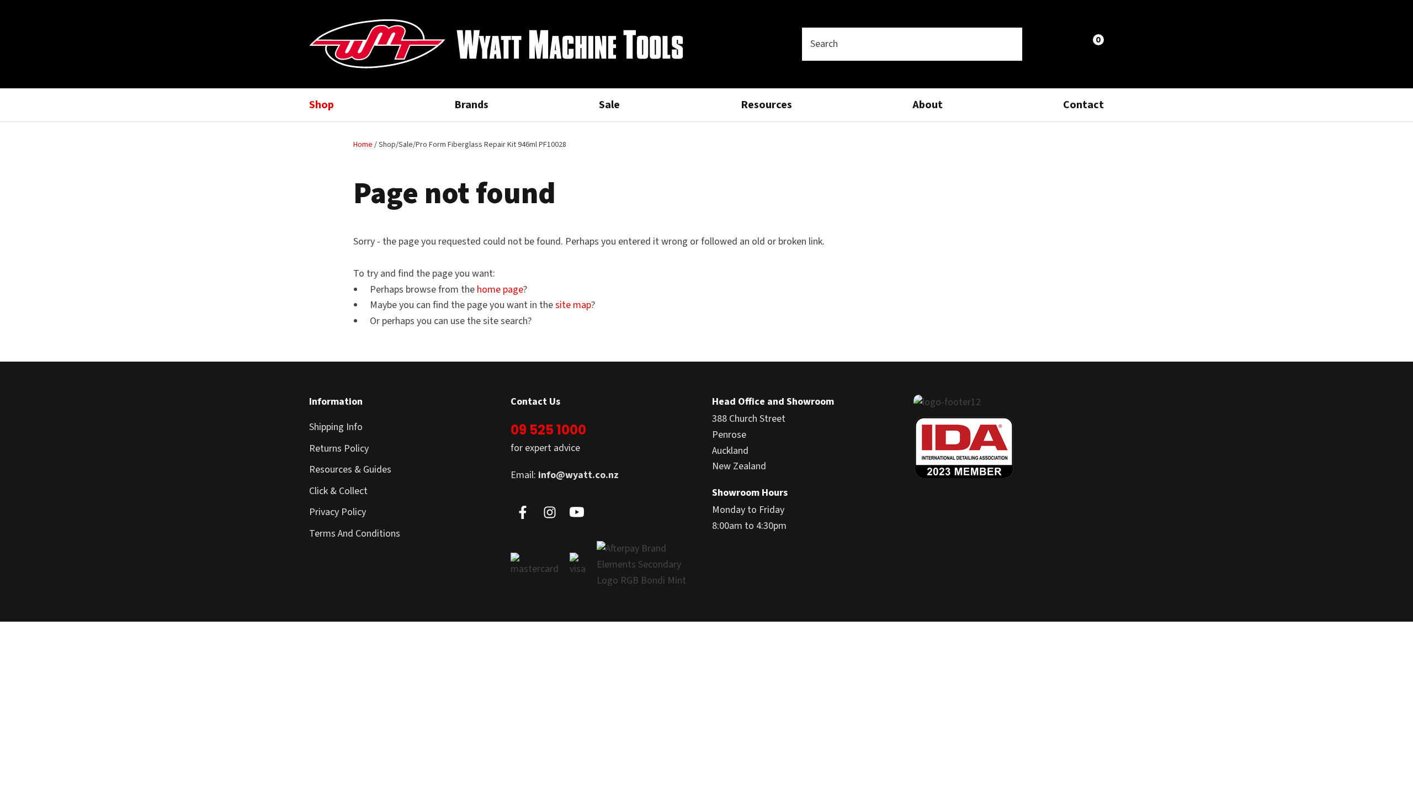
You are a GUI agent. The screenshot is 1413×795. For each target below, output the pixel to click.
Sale (609, 105)
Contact (1083, 105)
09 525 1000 (548, 430)
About (927, 105)
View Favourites (1068, 44)
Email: (565, 475)
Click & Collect (338, 491)
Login (1044, 44)
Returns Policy (339, 448)
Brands (471, 105)
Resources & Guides (350, 469)
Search (1009, 44)
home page (500, 289)
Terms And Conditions (354, 533)
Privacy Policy (337, 512)
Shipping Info (336, 427)
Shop (321, 105)
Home (363, 144)
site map (573, 305)
